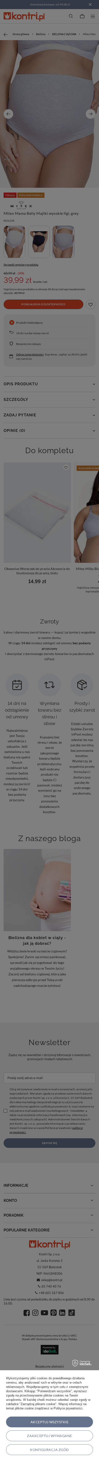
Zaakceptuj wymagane (49, 1436)
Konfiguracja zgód (49, 1450)
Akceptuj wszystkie (50, 1422)
